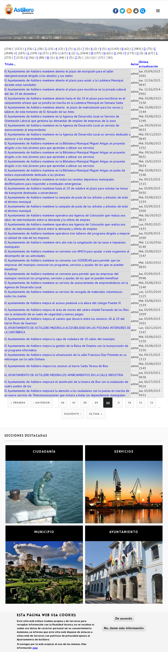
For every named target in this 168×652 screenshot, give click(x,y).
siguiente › (72, 414)
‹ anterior (41, 403)
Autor (135, 64)
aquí (35, 647)
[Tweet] (122, 11)
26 (63, 403)
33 (140, 403)
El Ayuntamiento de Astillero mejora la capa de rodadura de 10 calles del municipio (59, 339)
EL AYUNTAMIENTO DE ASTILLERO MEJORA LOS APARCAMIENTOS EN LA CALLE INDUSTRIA (63, 375)
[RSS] (129, 11)
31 (118, 403)
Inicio (144, 29)
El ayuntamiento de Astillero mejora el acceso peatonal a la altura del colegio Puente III (62, 303)
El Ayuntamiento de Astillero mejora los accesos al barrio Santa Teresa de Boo (56, 366)
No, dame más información (124, 628)
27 (73, 403)
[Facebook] (116, 11)
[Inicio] (19, 8)
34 (151, 403)
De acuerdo (123, 618)
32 (129, 403)
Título (8, 64)
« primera (17, 403)
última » (96, 414)
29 (96, 403)
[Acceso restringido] (136, 11)
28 (85, 403)
